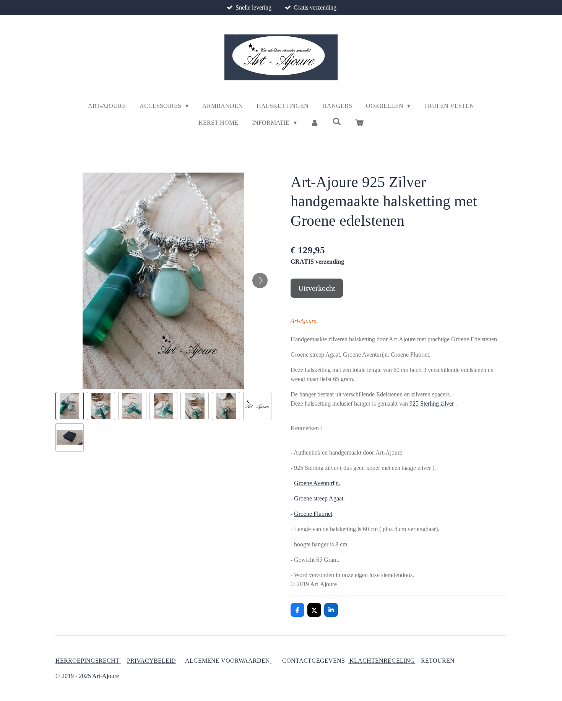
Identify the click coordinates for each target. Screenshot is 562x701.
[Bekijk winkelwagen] (359, 122)
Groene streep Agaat (318, 498)
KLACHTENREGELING (382, 660)
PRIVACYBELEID (151, 660)
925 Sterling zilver (431, 403)
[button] (69, 406)
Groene (303, 513)
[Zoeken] (337, 121)
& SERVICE (454, 660)
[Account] (314, 122)
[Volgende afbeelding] (260, 280)
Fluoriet (322, 513)
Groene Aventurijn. (317, 483)
